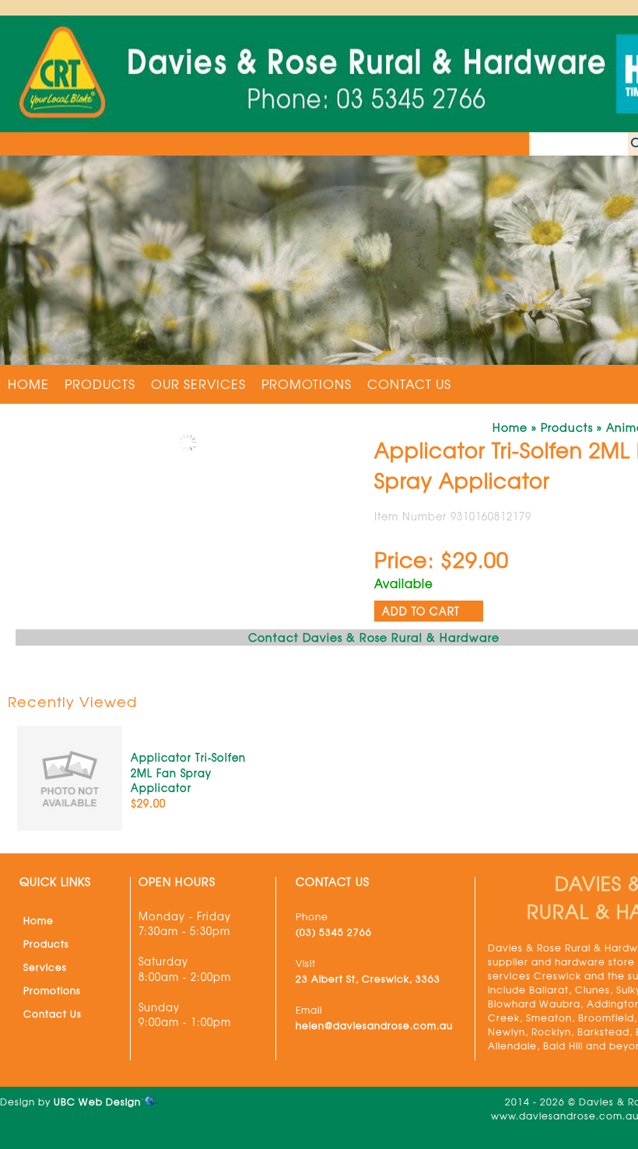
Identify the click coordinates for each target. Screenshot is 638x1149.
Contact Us (409, 383)
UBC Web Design (97, 1102)
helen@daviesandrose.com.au (374, 1025)
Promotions (306, 383)
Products (100, 383)
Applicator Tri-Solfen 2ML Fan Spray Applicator (188, 772)
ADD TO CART (421, 611)
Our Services (198, 383)
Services (45, 967)
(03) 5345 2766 (334, 932)
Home (28, 383)
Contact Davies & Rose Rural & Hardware (374, 637)
